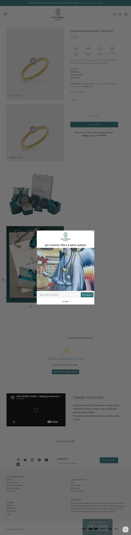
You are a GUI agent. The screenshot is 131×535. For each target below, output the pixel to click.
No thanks (65, 302)
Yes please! (87, 294)
